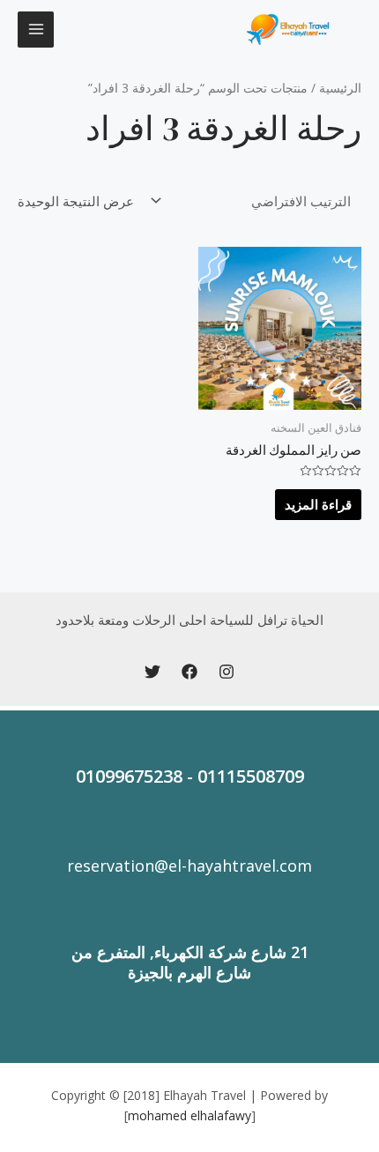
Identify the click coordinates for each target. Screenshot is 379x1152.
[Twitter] (152, 672)
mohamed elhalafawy (189, 1115)
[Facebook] (189, 672)
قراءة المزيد (318, 504)
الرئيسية (340, 87)
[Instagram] (226, 672)
